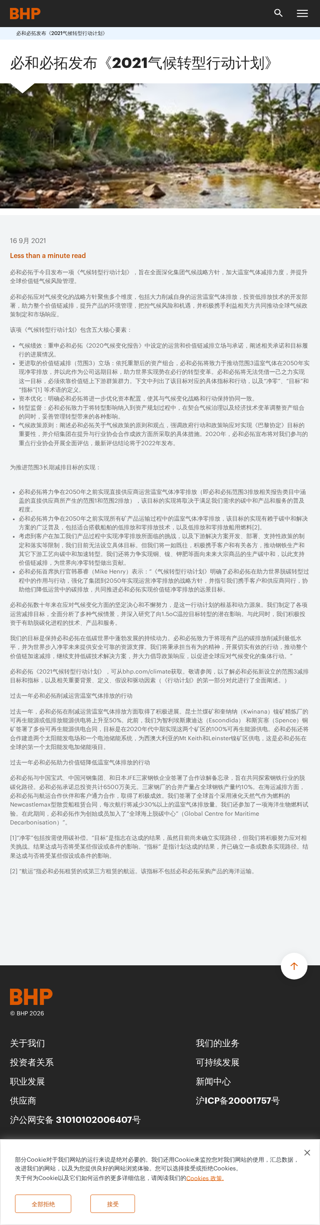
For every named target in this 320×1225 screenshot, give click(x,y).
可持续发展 (218, 1061)
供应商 (23, 1100)
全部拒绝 (43, 1203)
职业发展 (27, 1081)
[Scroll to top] (294, 966)
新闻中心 (213, 1081)
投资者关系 (32, 1061)
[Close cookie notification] (307, 1153)
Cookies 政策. (205, 1178)
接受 (113, 1203)
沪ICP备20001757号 (238, 1100)
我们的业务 (218, 1042)
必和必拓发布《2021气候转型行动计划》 (62, 33)
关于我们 (27, 1042)
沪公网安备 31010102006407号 (75, 1119)
